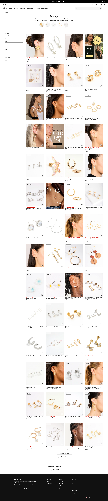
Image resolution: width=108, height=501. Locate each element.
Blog (72, 492)
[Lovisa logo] (5, 8)
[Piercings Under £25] (55, 195)
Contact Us (61, 481)
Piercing (73, 486)
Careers (48, 485)
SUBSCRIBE (34, 484)
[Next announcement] (102, 1)
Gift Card (73, 488)
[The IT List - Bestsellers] (94, 46)
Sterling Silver (66, 27)
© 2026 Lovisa (33, 497)
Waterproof (41, 27)
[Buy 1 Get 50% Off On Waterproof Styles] (35, 106)
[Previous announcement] (4, 1)
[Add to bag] (42, 55)
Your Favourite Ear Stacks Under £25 (54, 1)
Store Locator (74, 485)
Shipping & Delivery (62, 485)
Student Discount (74, 493)
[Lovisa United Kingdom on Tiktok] (26, 488)
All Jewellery (7, 12)
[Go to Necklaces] (100, 8)
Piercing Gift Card (74, 490)
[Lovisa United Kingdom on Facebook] (3, 4)
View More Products (64, 456)
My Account (61, 488)
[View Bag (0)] (104, 8)
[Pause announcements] (104, 1)
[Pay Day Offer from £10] (55, 135)
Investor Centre (49, 483)
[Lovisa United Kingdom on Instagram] (5, 4)
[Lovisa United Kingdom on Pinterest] (28, 488)
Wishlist (73, 483)
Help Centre (61, 483)
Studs (54, 27)
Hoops (60, 27)
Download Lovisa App (75, 481)
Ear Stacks (47, 27)
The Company (49, 481)
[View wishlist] (104, 4)
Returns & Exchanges (62, 486)
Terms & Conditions (17, 497)
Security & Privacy (25, 497)
